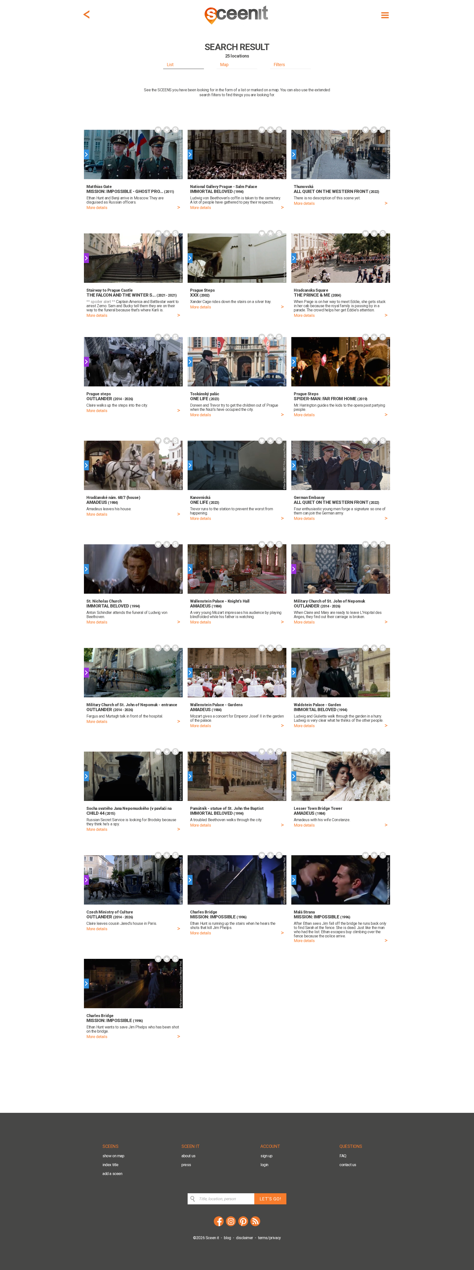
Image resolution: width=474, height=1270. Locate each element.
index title (110, 1164)
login (264, 1164)
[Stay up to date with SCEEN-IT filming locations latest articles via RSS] (255, 1225)
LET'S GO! (270, 1198)
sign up (266, 1156)
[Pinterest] (243, 1225)
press (186, 1164)
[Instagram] (231, 1225)
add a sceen (112, 1173)
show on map (113, 1156)
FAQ (342, 1156)
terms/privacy (269, 1237)
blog (227, 1237)
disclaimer (244, 1237)
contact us (347, 1164)
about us (188, 1156)
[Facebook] (218, 1225)
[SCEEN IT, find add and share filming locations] (237, 26)
